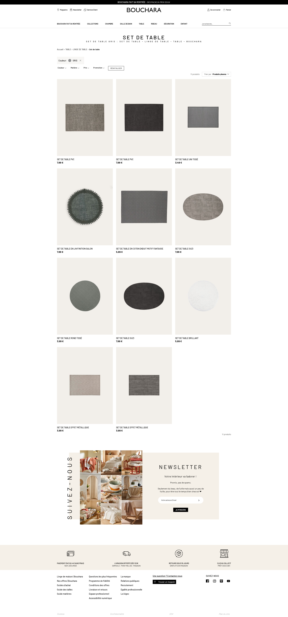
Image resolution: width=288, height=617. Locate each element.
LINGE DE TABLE (80, 49)
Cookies (60, 614)
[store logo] (144, 10)
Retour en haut (282, 608)
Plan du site (224, 614)
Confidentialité (117, 614)
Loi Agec (125, 594)
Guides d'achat (64, 585)
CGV (171, 614)
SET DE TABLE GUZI (184, 248)
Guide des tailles (64, 589)
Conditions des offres (99, 585)
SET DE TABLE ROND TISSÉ (69, 338)
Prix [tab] (85, 68)
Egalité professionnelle (131, 589)
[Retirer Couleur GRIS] (80, 60)
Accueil (60, 49)
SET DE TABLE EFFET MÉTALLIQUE (73, 427)
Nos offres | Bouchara (67, 581)
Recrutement (127, 585)
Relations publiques (130, 581)
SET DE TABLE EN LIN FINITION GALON (75, 248)
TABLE (68, 49)
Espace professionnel (99, 594)
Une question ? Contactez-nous (167, 576)
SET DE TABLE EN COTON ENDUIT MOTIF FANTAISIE (139, 248)
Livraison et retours (98, 589)
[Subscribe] (198, 500)
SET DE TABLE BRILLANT (186, 338)
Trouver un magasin (166, 582)
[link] (213, 10)
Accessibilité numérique (100, 598)
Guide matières (64, 594)
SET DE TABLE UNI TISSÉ (186, 159)
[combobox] (216, 23)
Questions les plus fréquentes (103, 576)
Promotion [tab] (97, 68)
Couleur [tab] (61, 68)
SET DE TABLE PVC (65, 159)
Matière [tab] (74, 68)
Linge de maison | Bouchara (70, 576)
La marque (126, 576)
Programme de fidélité (99, 581)
